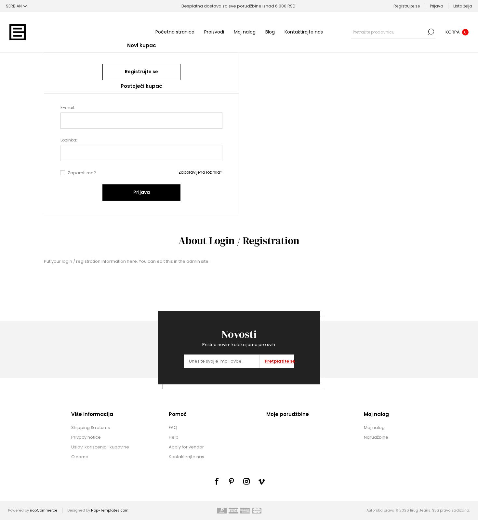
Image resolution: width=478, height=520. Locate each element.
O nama (79, 457)
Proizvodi (214, 32)
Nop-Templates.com (109, 510)
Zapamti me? (82, 173)
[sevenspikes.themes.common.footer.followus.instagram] (246, 481)
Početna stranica (174, 32)
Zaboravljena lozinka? (200, 172)
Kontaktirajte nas (304, 32)
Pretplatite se (279, 361)
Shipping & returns (90, 427)
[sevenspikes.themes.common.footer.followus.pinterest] (231, 481)
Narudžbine (376, 437)
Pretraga (431, 31)
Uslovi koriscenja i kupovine (100, 447)
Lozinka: (68, 140)
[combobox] (388, 31)
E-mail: (67, 107)
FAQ (173, 427)
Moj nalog (245, 32)
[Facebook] (216, 481)
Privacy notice (86, 437)
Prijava (436, 6)
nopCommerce (43, 510)
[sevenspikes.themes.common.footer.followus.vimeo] (261, 481)
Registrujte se (406, 6)
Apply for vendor (186, 447)
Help (174, 437)
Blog (270, 32)
